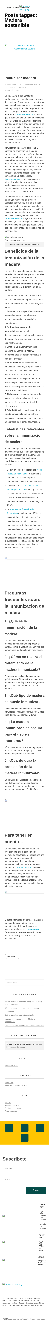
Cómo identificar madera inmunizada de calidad (24, 1026)
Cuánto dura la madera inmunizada (19, 1015)
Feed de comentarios (13, 1108)
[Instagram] (24, 1128)
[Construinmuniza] (29, 8)
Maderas (20, 87)
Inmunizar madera (20, 78)
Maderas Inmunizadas (14, 90)
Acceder (8, 1103)
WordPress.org (11, 1111)
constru (30, 85)
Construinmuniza (24, 115)
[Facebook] (9, 1128)
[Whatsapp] (24, 1138)
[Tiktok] (40, 1128)
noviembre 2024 (11, 1066)
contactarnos (32, 929)
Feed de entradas (12, 1105)
